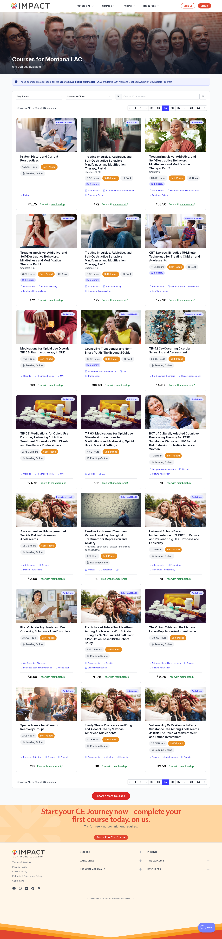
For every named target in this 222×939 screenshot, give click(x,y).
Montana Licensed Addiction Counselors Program (145, 81)
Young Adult (63, 667)
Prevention (175, 565)
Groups (51, 757)
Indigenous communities (164, 469)
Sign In (205, 5)
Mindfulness (94, 190)
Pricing (128, 5)
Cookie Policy (19, 871)
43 (191, 108)
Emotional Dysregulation (34, 291)
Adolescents (158, 286)
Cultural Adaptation (161, 474)
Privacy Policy (19, 867)
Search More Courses (111, 796)
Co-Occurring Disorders (163, 376)
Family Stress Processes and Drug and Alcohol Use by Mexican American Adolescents (108, 729)
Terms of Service (21, 862)
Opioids (27, 376)
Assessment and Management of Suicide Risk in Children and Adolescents (43, 535)
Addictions (132, 122)
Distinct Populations (32, 569)
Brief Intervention (160, 291)
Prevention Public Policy (163, 569)
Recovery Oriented (32, 757)
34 (158, 108)
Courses (107, 5)
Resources (149, 5)
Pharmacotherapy (45, 376)
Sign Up (188, 5)
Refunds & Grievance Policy (27, 876)
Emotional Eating (96, 195)
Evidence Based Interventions (120, 190)
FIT (120, 569)
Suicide (45, 565)
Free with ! (52, 204)
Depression (106, 569)
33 (151, 108)
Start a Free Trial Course (111, 837)
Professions (83, 5)
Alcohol (185, 469)
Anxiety (91, 569)
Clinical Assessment (191, 376)
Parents (187, 757)
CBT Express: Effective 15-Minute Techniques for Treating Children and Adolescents (174, 256)
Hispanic (123, 757)
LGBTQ (126, 371)
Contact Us (18, 880)
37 (178, 108)
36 (172, 108)
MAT (63, 376)
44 (198, 108)
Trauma (155, 757)
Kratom (26, 195)
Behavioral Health (64, 122)
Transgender (94, 376)
